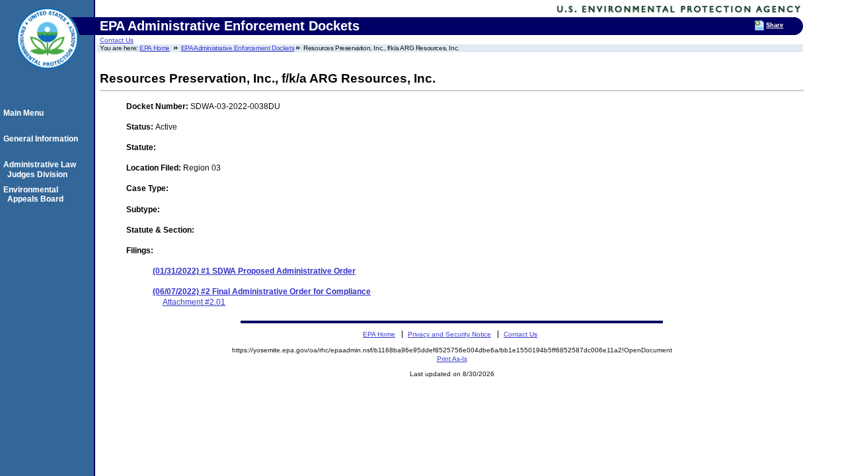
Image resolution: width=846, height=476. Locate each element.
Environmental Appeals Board (35, 194)
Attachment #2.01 (194, 302)
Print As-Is (452, 358)
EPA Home (154, 48)
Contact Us (117, 40)
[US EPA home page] (48, 76)
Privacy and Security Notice (449, 334)
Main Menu (25, 113)
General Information (42, 138)
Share (774, 25)
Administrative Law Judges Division (41, 169)
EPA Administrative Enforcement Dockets (238, 48)
